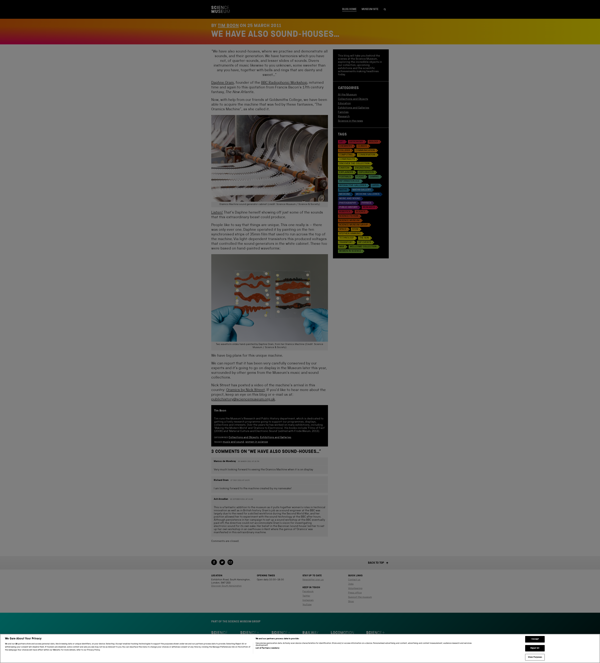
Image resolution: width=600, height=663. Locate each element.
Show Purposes (535, 657)
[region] (300, 648)
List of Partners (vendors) (267, 648)
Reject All (534, 648)
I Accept (535, 639)
